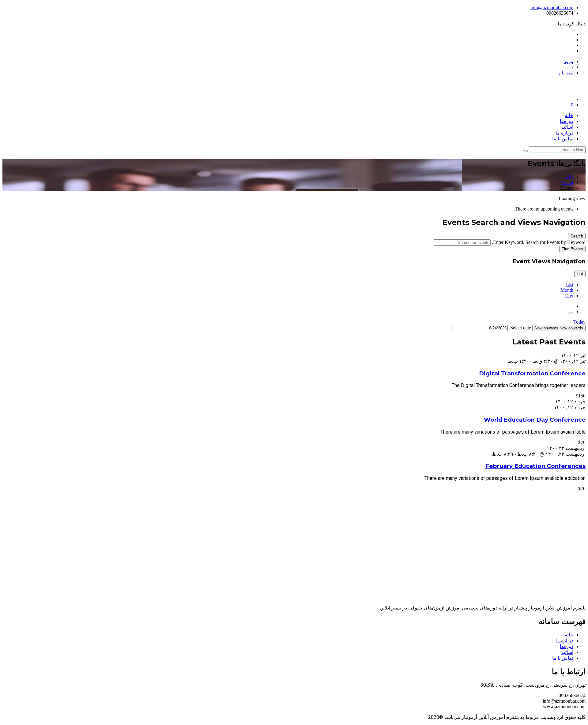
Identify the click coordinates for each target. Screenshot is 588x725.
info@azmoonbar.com (551, 7)
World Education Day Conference (535, 419)
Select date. (519, 327)
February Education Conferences (535, 465)
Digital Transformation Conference (532, 373)
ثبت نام (566, 72)
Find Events (572, 249)
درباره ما (564, 133)
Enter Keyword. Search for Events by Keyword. (538, 242)
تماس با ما (562, 139)
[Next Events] (570, 313)
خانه (569, 115)
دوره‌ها (566, 121)
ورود (568, 61)
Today (579, 322)
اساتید (567, 127)
